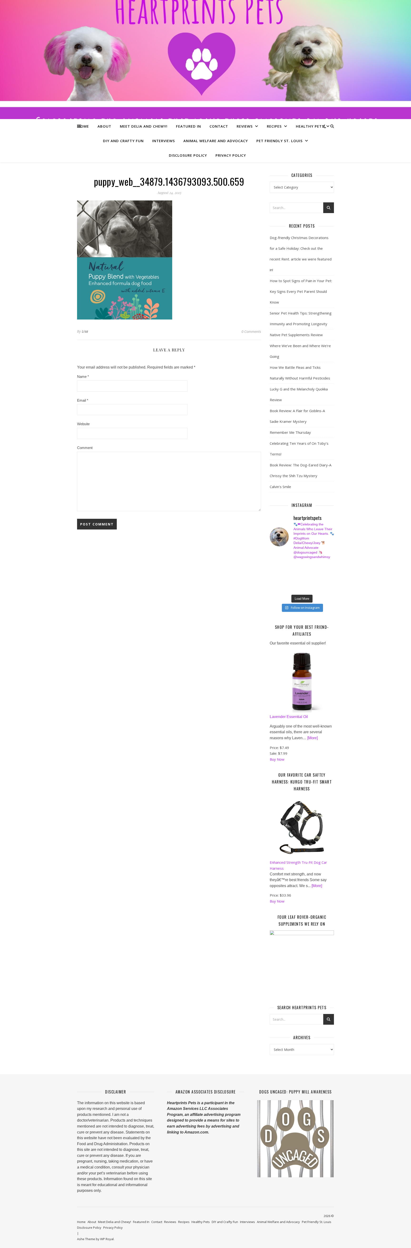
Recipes (274, 126)
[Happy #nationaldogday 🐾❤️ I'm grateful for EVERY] (272, 572)
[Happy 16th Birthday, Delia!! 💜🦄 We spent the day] (305, 566)
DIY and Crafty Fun (123, 140)
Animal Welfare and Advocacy (215, 140)
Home (83, 126)
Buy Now (277, 759)
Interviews (163, 140)
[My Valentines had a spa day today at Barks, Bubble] (322, 583)
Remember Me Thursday (290, 432)
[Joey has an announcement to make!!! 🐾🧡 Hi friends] (272, 566)
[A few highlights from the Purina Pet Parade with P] (272, 588)
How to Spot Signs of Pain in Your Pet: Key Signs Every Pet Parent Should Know (301, 291)
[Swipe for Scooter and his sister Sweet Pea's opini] (322, 588)
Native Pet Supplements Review (296, 334)
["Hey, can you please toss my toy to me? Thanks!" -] (272, 583)
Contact (219, 126)
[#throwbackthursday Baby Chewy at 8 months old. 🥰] (305, 583)
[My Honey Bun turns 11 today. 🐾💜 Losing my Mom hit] (305, 572)
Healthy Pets (310, 126)
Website (83, 424)
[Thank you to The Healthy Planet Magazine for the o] (305, 577)
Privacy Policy (230, 155)
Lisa (85, 331)
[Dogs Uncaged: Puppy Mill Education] (295, 1138)
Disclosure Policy (188, 155)
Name (83, 376)
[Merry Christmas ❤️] (322, 566)
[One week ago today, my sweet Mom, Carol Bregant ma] (322, 572)
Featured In (188, 126)
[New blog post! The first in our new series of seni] (289, 577)
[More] (312, 738)
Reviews (245, 126)
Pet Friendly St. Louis (279, 140)
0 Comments (251, 331)
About (104, 126)
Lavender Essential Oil (289, 717)
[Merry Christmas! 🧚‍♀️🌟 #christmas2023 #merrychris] (305, 588)
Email (82, 400)
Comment (85, 448)
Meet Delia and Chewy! (143, 126)
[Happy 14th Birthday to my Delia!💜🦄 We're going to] (289, 583)
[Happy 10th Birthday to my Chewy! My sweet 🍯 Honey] (322, 577)
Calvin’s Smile (280, 486)
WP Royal (107, 1239)
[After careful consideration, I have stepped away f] (289, 566)
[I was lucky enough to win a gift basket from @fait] (272, 577)
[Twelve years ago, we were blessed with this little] (289, 588)
